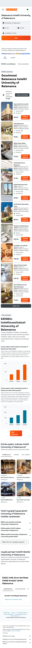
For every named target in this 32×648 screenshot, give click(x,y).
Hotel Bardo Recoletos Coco (21, 205)
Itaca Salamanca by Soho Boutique (20, 286)
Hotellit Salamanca (14, 615)
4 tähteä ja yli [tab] (6, 454)
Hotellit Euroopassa (22, 612)
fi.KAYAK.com (6, 612)
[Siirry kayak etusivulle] (11, 10)
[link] (16, 433)
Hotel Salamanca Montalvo (19, 164)
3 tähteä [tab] (16, 454)
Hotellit (13, 612)
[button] (3, 10)
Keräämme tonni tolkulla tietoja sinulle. (14, 639)
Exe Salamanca (19, 123)
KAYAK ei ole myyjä (8, 636)
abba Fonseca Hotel (20, 265)
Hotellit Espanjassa (8, 614)
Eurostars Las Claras (20, 245)
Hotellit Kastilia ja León (20, 614)
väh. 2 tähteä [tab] (26, 454)
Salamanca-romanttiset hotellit (13, 599)
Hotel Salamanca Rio (20, 184)
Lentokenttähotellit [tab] (21, 589)
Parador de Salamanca (21, 226)
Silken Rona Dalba (20, 143)
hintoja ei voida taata (15, 630)
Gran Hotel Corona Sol (21, 104)
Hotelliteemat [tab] (8, 589)
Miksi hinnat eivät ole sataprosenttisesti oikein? (15, 642)
